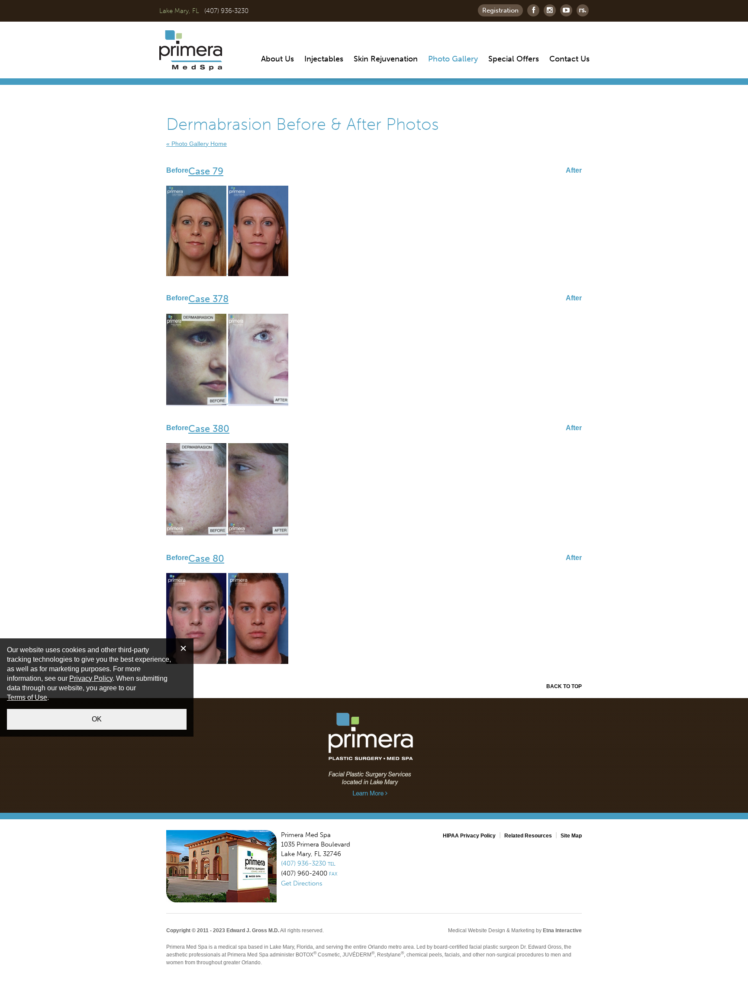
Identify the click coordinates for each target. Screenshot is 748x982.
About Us (277, 59)
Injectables (323, 59)
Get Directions (301, 883)
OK (97, 719)
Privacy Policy (91, 678)
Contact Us (569, 59)
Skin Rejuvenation (386, 59)
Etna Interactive (562, 930)
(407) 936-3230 (226, 11)
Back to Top (564, 686)
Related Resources (528, 836)
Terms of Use (27, 697)
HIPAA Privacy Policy (469, 836)
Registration (500, 10)
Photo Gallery (453, 59)
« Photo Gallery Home (196, 143)
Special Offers (513, 59)
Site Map (571, 836)
